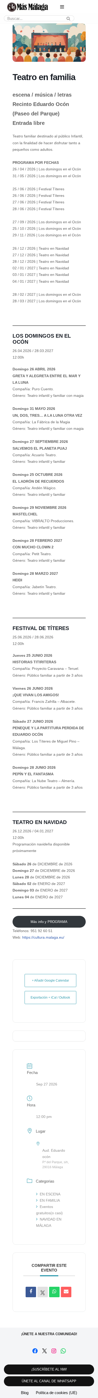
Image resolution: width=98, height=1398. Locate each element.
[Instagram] (54, 1351)
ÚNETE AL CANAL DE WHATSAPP (49, 1381)
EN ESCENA (50, 1194)
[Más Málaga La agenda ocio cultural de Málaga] (27, 7)
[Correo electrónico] (66, 1292)
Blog (24, 1392)
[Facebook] (35, 1351)
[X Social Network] (42, 1292)
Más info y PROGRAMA (49, 922)
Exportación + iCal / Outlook (50, 997)
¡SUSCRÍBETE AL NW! (49, 1369)
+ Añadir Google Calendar (50, 980)
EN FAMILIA (50, 1200)
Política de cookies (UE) (56, 1392)
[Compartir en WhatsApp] (54, 1292)
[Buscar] (68, 18)
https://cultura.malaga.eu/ (43, 937)
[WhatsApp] (63, 1351)
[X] (44, 1351)
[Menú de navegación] (62, 7)
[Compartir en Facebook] (31, 1292)
